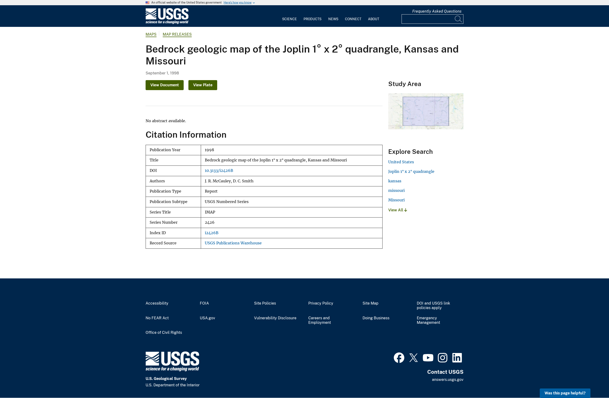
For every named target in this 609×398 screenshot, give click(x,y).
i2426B (211, 233)
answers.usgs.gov (447, 379)
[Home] (167, 23)
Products (312, 19)
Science (289, 19)
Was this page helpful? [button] (565, 393)
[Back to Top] (591, 380)
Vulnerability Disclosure (275, 318)
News (333, 19)
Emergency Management (428, 320)
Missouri (396, 200)
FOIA (204, 303)
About (373, 19)
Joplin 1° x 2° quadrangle (411, 171)
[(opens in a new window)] (399, 357)
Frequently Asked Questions (437, 11)
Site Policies (265, 303)
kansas (394, 181)
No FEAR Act (157, 318)
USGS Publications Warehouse (233, 243)
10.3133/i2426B (219, 170)
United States (401, 162)
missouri (396, 190)
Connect (353, 19)
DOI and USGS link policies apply (433, 305)
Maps (151, 34)
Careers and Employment (319, 320)
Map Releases (177, 34)
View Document (164, 85)
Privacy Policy (320, 303)
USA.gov (207, 318)
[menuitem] (289, 16)
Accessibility (157, 303)
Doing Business (376, 318)
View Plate (202, 85)
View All (396, 210)
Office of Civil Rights (164, 332)
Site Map (370, 303)
